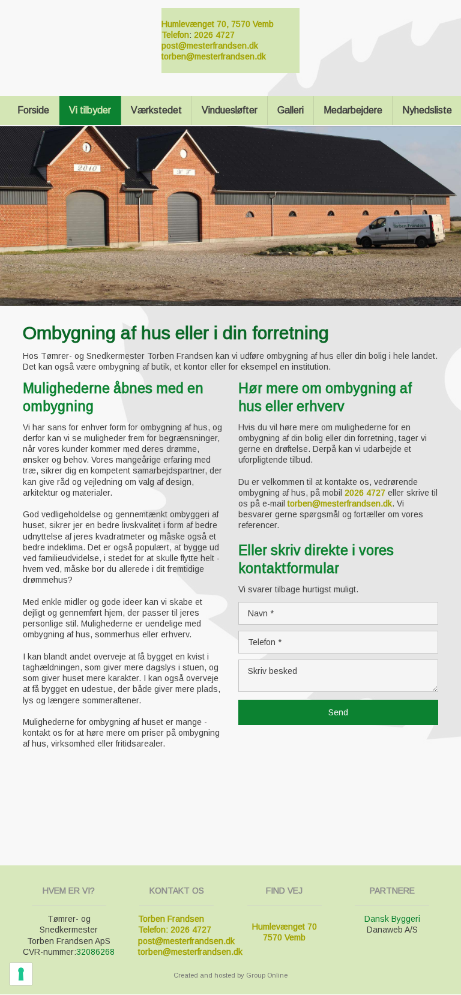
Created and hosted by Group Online (230, 975)
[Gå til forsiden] (77, 33)
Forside (33, 110)
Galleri (290, 110)
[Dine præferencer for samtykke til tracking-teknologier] (21, 974)
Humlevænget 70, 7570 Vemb (217, 24)
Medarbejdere (353, 110)
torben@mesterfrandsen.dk (213, 56)
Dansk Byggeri (392, 919)
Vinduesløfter (230, 110)
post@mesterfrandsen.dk (209, 45)
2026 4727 (214, 35)
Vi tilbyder (90, 110)
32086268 (95, 952)
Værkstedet (156, 110)
